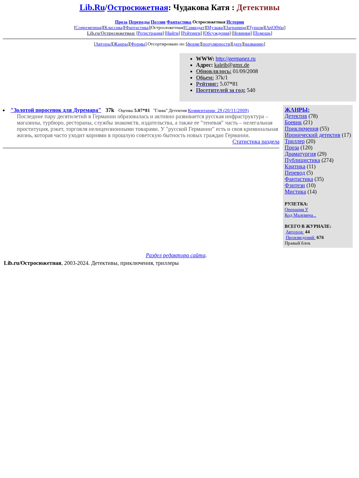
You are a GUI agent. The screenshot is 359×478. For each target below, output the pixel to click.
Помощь (262, 33)
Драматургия (300, 154)
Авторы (103, 44)
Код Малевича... (300, 215)
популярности (216, 44)
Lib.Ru (92, 7)
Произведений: (301, 237)
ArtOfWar (275, 27)
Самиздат (194, 27)
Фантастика (179, 21)
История (235, 21)
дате (237, 44)
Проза (121, 21)
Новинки (241, 33)
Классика (113, 27)
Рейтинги (191, 33)
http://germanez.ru (236, 59)
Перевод (295, 173)
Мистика (295, 192)
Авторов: (295, 231)
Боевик (293, 122)
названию (254, 44)
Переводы (139, 21)
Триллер (295, 141)
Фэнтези (295, 185)
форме (193, 44)
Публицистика (302, 160)
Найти (172, 33)
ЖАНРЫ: (297, 110)
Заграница (236, 27)
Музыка (215, 27)
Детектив (296, 116)
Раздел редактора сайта (175, 255)
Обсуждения (216, 33)
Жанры (121, 44)
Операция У (296, 209)
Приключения (301, 129)
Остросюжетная (137, 7)
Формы (138, 44)
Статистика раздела (255, 142)
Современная (88, 27)
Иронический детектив (312, 135)
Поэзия (158, 21)
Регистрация (150, 33)
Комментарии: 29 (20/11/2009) (218, 110)
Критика (295, 166)
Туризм (256, 27)
